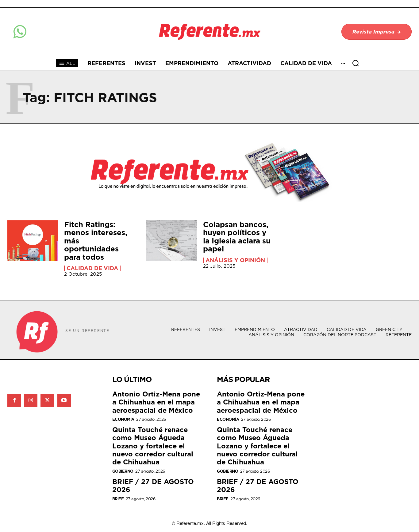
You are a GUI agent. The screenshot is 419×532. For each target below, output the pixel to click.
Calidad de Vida (92, 268)
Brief (118, 499)
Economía (123, 419)
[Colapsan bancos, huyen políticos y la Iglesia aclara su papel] (171, 240)
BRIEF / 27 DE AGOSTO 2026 (153, 485)
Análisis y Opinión (235, 260)
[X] (47, 400)
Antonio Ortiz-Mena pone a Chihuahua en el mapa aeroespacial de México (156, 402)
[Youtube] (64, 400)
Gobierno (122, 471)
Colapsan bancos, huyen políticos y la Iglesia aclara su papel (237, 236)
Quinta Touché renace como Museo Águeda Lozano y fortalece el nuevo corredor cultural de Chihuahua (152, 446)
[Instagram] (30, 400)
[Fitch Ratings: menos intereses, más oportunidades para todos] (32, 240)
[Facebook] (14, 400)
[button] (355, 63)
